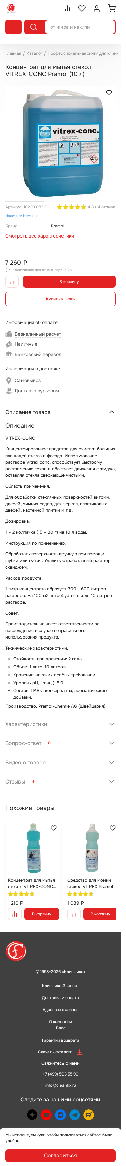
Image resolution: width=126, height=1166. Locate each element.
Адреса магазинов (61, 1003)
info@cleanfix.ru (60, 1078)
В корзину (69, 276)
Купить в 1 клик (60, 294)
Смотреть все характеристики (39, 230)
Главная (13, 53)
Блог (60, 1021)
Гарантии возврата (60, 1033)
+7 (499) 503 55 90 (60, 1067)
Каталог (34, 53)
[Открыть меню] (13, 27)
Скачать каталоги (55, 1045)
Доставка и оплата (60, 991)
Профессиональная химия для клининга (86, 53)
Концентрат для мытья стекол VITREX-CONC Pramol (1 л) (31, 876)
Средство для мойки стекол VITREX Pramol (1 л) (87, 876)
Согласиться (60, 1155)
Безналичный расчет (38, 329)
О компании (60, 1015)
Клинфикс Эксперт (60, 979)
